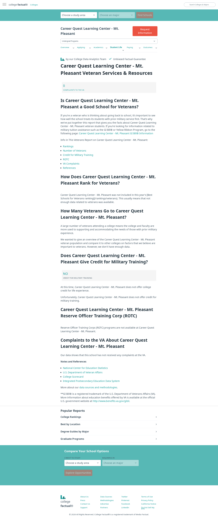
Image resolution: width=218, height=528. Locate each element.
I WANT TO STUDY (72, 458)
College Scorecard (73, 376)
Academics (98, 47)
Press (82, 500)
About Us (84, 496)
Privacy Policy (147, 500)
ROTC (66, 159)
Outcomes (147, 47)
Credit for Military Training (78, 155)
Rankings (68, 146)
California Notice (148, 504)
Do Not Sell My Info (147, 508)
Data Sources (106, 496)
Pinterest (125, 500)
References (69, 168)
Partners (104, 507)
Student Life (116, 47)
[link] (68, 47)
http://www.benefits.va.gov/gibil (111, 401)
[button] (145, 31)
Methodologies (107, 500)
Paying (130, 47)
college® (67, 504)
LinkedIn (125, 507)
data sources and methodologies (98, 387)
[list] (68, 47)
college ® (18, 4)
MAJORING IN (108, 458)
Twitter (124, 496)
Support (83, 507)
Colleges (34, 4)
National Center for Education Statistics (85, 368)
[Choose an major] (116, 15)
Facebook (125, 504)
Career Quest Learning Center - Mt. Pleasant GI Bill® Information (116, 133)
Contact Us (85, 504)
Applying (81, 47)
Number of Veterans (74, 150)
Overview (65, 47)
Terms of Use (147, 496)
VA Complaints (71, 163)
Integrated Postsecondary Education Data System (91, 381)
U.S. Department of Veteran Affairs (82, 372)
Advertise (104, 504)
